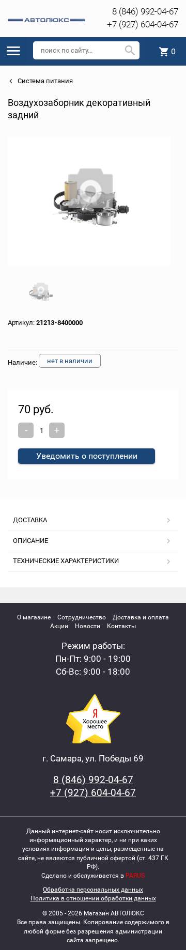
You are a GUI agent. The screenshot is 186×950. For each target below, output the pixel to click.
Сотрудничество (81, 617)
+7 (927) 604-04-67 (142, 24)
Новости (87, 626)
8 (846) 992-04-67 (145, 11)
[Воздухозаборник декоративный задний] (89, 201)
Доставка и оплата (141, 617)
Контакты (121, 626)
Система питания (44, 81)
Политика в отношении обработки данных (93, 898)
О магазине (34, 617)
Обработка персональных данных (93, 889)
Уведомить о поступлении (86, 456)
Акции (59, 626)
